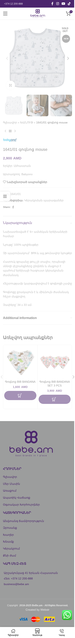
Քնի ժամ (9, 555)
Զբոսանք (10, 527)
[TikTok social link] (69, 4)
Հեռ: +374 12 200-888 (18, 578)
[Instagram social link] (57, 4)
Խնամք (8, 541)
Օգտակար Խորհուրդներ (21, 504)
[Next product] (15, 131)
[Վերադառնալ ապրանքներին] (10, 131)
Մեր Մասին (11, 483)
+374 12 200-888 (13, 3)
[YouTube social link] (63, 4)
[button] (7, 58)
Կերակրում (11, 548)
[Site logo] (37, 13)
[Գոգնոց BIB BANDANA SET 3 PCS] (55, 362)
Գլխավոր (10, 122)
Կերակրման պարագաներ (44, 200)
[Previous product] (5, 131)
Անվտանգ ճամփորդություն (23, 521)
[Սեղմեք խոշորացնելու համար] (10, 85)
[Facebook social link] (52, 4)
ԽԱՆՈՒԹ (26, 122)
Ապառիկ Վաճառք (16, 497)
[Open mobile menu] (5, 14)
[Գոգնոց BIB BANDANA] (20, 362)
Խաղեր (8, 534)
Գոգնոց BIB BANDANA (20, 381)
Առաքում (9, 490)
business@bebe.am (16, 584)
